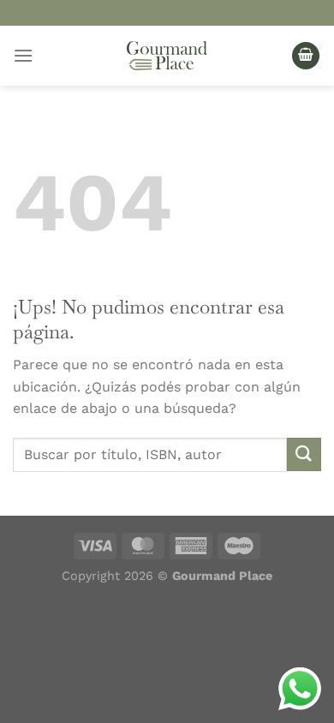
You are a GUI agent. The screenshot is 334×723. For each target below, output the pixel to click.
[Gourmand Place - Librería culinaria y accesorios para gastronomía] (167, 56)
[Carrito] (305, 56)
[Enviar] (304, 454)
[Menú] (23, 55)
